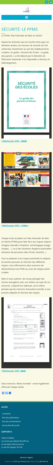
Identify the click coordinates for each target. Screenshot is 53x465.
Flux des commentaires (11, 421)
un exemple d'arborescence (12, 444)
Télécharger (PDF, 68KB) (13, 371)
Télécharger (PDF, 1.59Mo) (14, 225)
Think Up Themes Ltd (21, 461)
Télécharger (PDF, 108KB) (14, 141)
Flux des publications (10, 417)
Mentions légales (26, 457)
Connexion (6, 413)
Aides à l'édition (7, 438)
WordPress (44, 461)
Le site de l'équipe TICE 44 (11, 447)
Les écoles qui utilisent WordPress (15, 441)
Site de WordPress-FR (10, 425)
